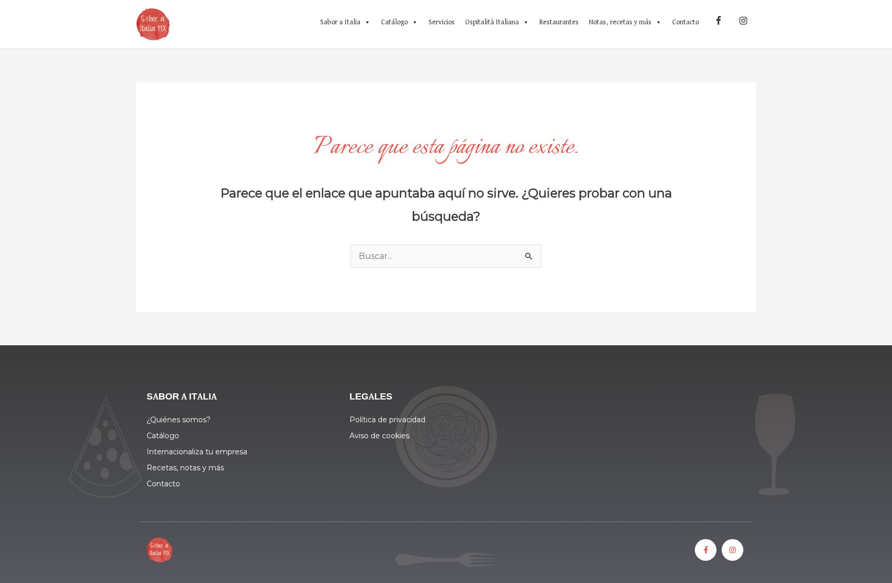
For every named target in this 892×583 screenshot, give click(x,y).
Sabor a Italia (340, 22)
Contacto (685, 22)
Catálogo (394, 22)
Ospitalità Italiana (492, 22)
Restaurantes (559, 22)
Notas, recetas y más (620, 22)
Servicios (441, 22)
